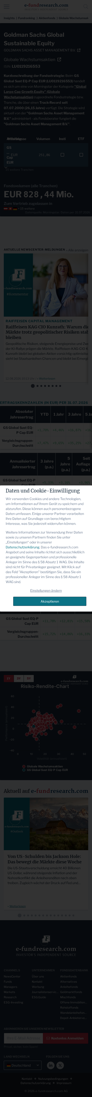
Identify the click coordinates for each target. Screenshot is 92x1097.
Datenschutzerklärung (22, 547)
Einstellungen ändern (46, 590)
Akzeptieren (50, 601)
